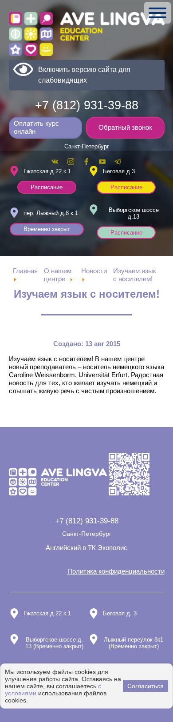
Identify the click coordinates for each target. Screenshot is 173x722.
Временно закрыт (47, 229)
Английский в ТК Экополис (86, 547)
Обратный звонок (125, 127)
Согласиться (145, 686)
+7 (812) (86, 105)
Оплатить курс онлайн (36, 127)
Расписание (47, 187)
